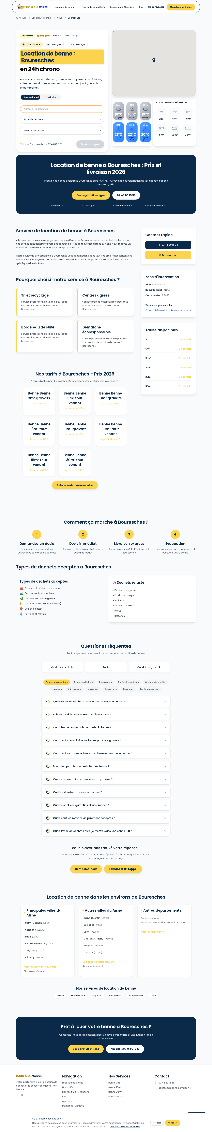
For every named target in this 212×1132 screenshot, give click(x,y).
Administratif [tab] (75, 689)
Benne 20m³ (115, 1092)
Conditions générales (150, 667)
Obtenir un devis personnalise (75, 485)
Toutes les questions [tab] (57, 682)
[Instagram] (22, 1095)
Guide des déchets (62, 667)
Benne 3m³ (114, 1082)
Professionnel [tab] (31, 97)
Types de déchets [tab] (83, 682)
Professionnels (135, 995)
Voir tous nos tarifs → (154, 931)
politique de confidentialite (125, 1126)
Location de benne (64, 7)
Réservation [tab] (105, 682)
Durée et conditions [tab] (128, 682)
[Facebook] (17, 1095)
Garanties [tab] (128, 689)
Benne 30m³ (115, 1096)
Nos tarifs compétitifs (93, 7)
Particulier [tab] (51, 97)
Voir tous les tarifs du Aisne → (41, 966)
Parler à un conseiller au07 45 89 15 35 (43, 144)
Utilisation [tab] (93, 689)
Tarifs (106, 667)
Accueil (22, 17)
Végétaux (97, 995)
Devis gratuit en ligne (90, 195)
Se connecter (156, 7)
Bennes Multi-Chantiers (121, 7)
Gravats (60, 995)
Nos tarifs (67, 1087)
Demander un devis (73, 1105)
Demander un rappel (123, 869)
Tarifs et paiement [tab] (149, 689)
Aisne (59, 17)
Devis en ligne (90, 144)
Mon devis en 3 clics (181, 7)
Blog (141, 7)
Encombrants (78, 995)
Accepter (173, 1122)
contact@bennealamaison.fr (174, 1088)
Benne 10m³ (114, 1087)
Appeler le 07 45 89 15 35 (125, 1049)
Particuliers (115, 995)
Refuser (157, 1122)
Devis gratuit (169, 255)
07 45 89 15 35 (126, 195)
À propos (67, 1101)
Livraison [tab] (57, 689)
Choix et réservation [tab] (155, 682)
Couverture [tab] (111, 689)
